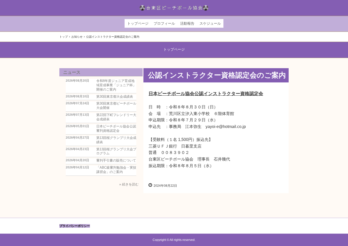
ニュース (72, 72)
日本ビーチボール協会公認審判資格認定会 (116, 128)
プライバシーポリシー (74, 226)
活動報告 (187, 23)
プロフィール (164, 23)
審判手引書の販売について (116, 160)
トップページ (138, 23)
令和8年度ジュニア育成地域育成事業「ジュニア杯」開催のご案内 (116, 85)
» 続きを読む (129, 184)
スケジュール (210, 23)
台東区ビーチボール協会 (174, 8)
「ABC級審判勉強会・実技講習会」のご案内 (116, 170)
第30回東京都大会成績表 (114, 96)
